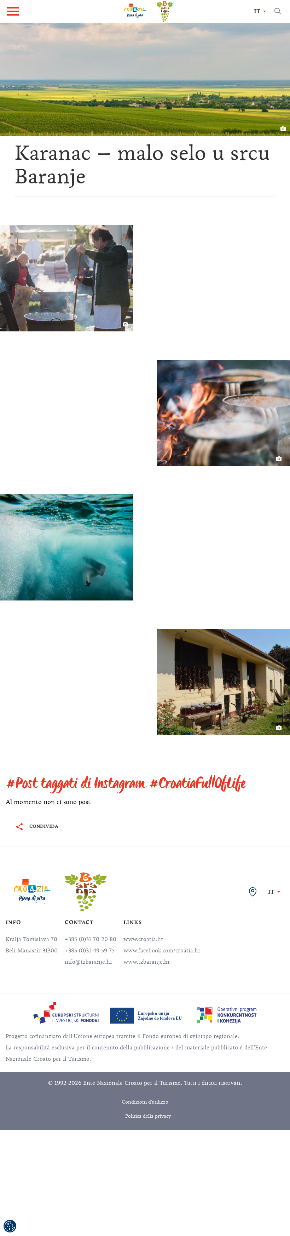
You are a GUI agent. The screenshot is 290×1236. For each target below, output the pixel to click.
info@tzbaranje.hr (88, 962)
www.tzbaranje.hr (146, 962)
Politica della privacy (148, 1116)
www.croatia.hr (143, 939)
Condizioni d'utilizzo (145, 1102)
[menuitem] (66, 1013)
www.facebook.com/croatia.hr (162, 950)
